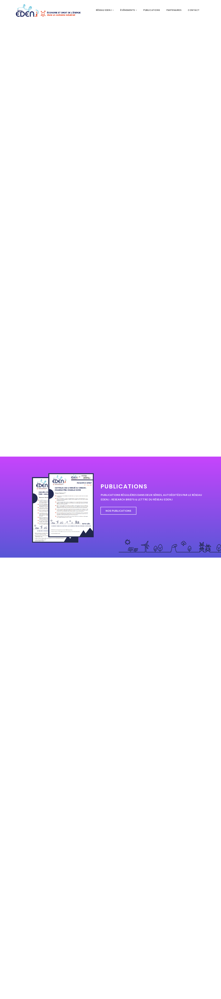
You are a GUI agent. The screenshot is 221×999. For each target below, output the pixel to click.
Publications (151, 10)
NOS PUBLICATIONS (118, 510)
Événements (127, 10)
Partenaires (173, 10)
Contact (193, 10)
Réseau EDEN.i (104, 10)
